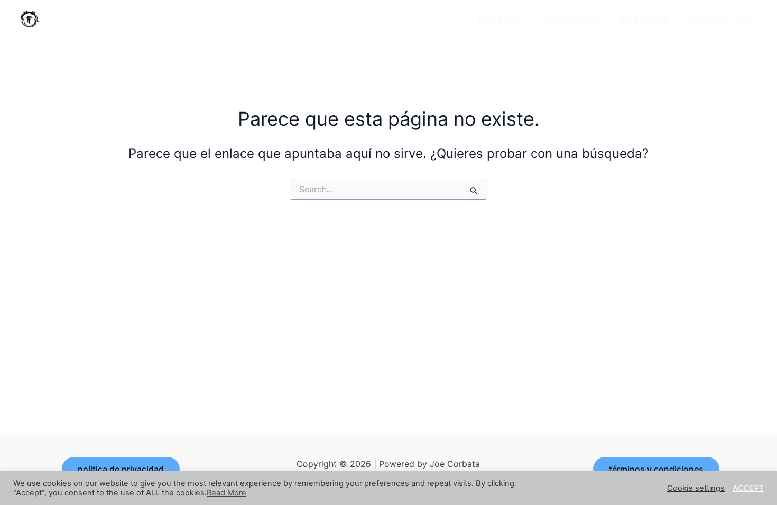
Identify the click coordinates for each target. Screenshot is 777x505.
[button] (121, 469)
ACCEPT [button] (748, 488)
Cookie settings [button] (696, 488)
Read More (226, 493)
